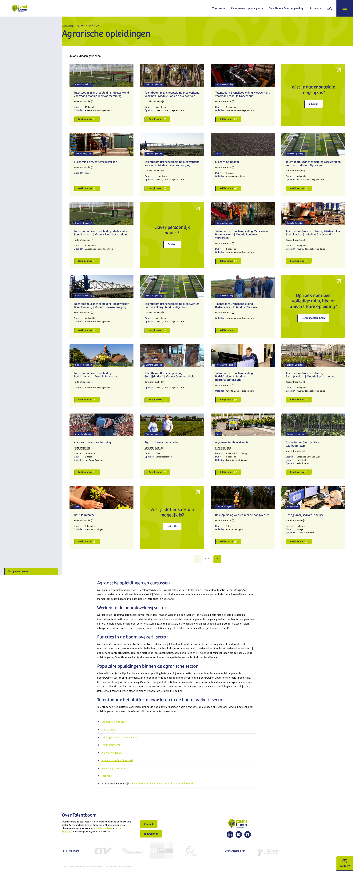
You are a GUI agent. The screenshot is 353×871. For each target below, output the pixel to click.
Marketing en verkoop (113, 768)
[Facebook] (247, 834)
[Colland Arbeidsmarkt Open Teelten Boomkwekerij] (268, 851)
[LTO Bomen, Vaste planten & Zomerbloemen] (161, 851)
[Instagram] (239, 834)
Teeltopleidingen (111, 745)
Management (108, 729)
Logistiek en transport (114, 721)
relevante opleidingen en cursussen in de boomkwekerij (162, 783)
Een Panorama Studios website (118, 867)
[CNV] (102, 851)
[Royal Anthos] (191, 851)
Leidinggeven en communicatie (119, 737)
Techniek (106, 775)
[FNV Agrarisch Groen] (132, 851)
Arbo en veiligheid (111, 752)
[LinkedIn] (230, 834)
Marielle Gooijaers (103, 828)
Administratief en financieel (117, 760)
